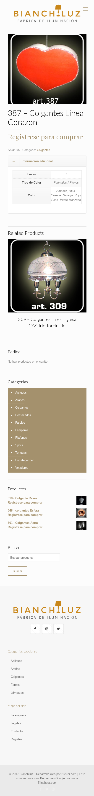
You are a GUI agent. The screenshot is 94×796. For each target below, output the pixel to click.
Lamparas (21, 430)
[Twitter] (47, 789)
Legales (16, 723)
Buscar (17, 571)
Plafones (21, 437)
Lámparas (17, 692)
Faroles (20, 422)
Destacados (23, 415)
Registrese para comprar (45, 136)
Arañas (20, 400)
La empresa (18, 715)
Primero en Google (52, 778)
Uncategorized (24, 460)
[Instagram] (53, 789)
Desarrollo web (45, 774)
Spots (19, 445)
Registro (16, 739)
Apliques (21, 392)
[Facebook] (41, 789)
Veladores (21, 467)
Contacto (17, 731)
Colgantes (43, 150)
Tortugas (21, 452)
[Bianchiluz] (47, 13)
